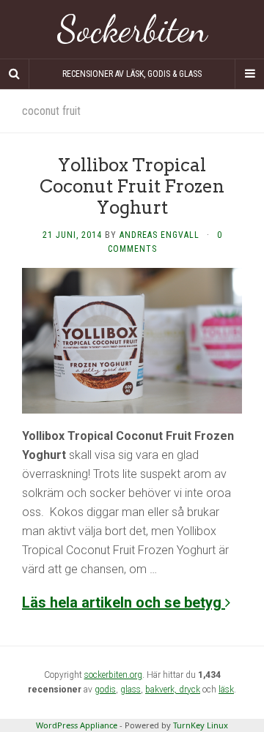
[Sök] (14, 74)
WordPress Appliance (76, 725)
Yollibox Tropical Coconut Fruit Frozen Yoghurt (132, 186)
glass (130, 689)
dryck (189, 689)
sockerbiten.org (113, 675)
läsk (226, 689)
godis (105, 689)
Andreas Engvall (159, 235)
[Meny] (249, 74)
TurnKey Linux (200, 725)
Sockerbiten (132, 29)
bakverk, (162, 689)
